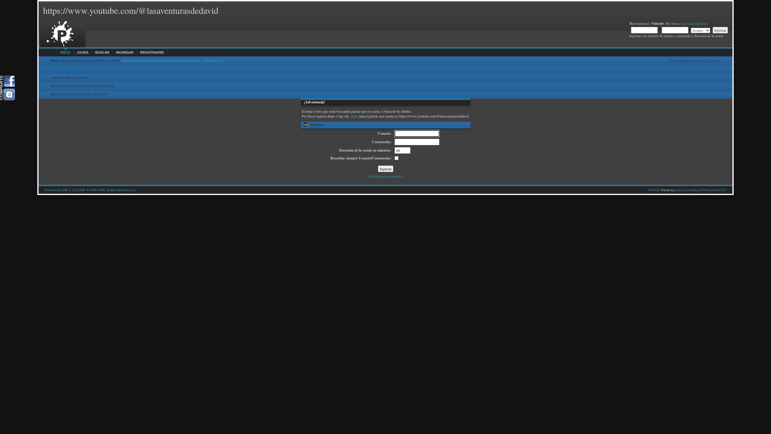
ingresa (686, 23)
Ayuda (83, 52)
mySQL (693, 190)
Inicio (65, 52)
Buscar (102, 52)
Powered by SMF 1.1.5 (60, 190)
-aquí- (354, 116)
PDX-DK (654, 190)
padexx (680, 190)
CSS (723, 190)
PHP (704, 190)
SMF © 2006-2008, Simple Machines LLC (108, 190)
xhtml (713, 190)
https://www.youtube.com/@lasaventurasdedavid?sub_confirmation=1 (172, 60)
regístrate (701, 23)
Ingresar (124, 52)
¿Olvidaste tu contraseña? (385, 176)
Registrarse (152, 52)
